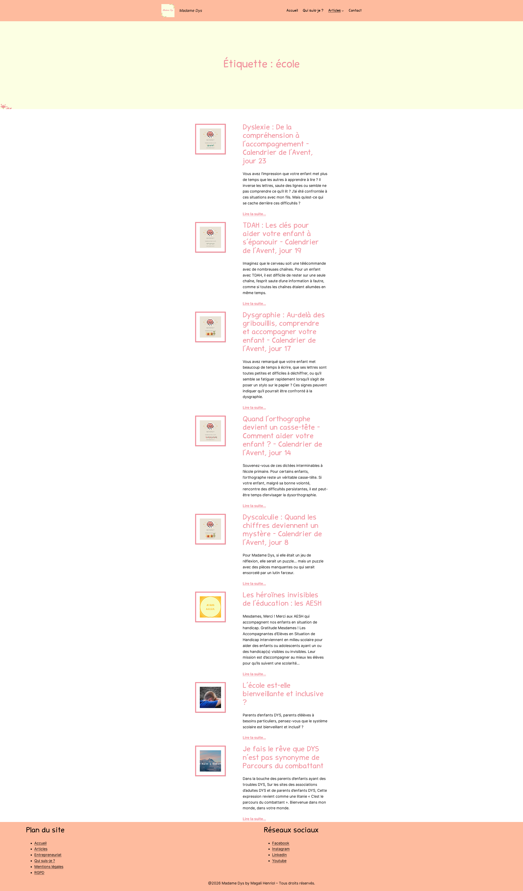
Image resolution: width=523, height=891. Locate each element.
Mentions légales (48, 866)
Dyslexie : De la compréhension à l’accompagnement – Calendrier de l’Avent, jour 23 (278, 144)
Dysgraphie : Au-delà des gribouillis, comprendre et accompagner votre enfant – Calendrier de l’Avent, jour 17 (284, 332)
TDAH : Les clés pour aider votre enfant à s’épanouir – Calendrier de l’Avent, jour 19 (281, 239)
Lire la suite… (254, 214)
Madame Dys (190, 10)
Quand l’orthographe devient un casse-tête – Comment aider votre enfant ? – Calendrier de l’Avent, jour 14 (282, 436)
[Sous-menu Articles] (343, 11)
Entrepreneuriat (47, 855)
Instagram (281, 849)
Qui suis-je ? (44, 861)
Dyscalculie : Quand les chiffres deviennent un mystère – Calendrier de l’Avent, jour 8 (282, 530)
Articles (40, 849)
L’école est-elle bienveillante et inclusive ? (283, 695)
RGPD (39, 872)
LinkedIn (279, 855)
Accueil (40, 843)
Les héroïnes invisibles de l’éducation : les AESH (282, 600)
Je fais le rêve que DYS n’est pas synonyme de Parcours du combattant (283, 758)
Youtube (279, 861)
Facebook (280, 843)
